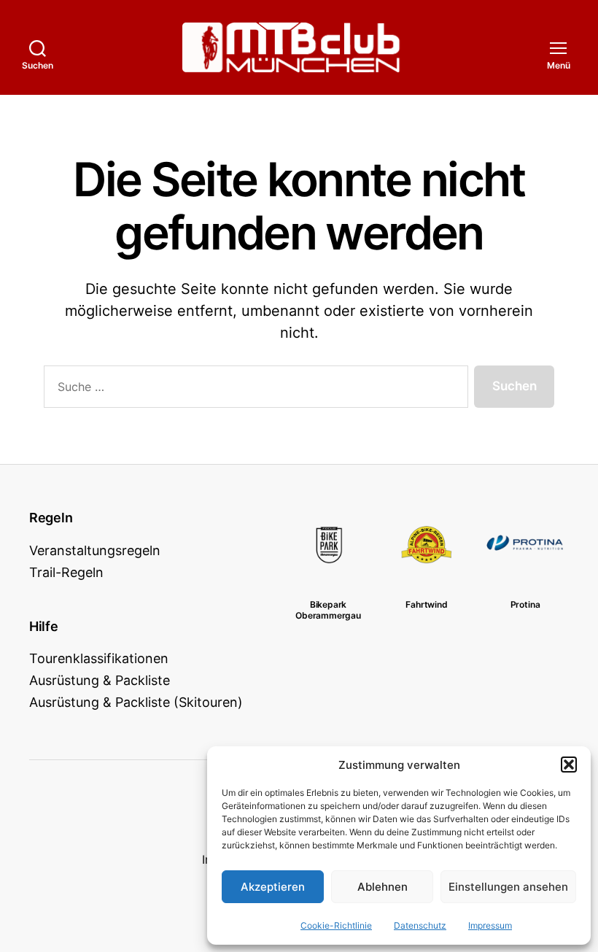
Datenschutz (420, 925)
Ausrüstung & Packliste (99, 680)
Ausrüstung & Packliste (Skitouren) (136, 702)
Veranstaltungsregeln (94, 550)
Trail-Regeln (66, 572)
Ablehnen (382, 887)
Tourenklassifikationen (98, 658)
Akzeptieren (273, 887)
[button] (569, 764)
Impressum (490, 925)
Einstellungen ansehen (508, 887)
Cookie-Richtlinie (336, 925)
